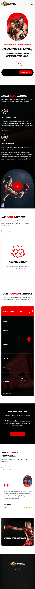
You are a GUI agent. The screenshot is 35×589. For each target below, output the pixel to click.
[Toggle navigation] (31, 4)
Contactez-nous (16, 434)
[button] (3, 231)
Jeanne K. (7, 504)
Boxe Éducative (17, 262)
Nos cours (24, 72)
